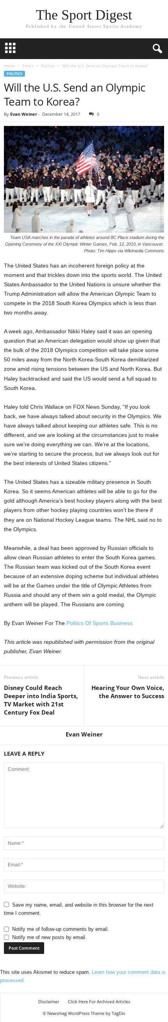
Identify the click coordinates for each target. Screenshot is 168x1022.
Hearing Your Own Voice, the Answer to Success (127, 692)
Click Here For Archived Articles (99, 1001)
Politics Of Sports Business (99, 623)
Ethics (28, 65)
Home (9, 65)
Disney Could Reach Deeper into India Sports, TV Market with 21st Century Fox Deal (41, 700)
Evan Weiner (23, 114)
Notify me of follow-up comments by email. (60, 929)
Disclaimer (48, 1001)
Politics (48, 65)
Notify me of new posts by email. (49, 937)
